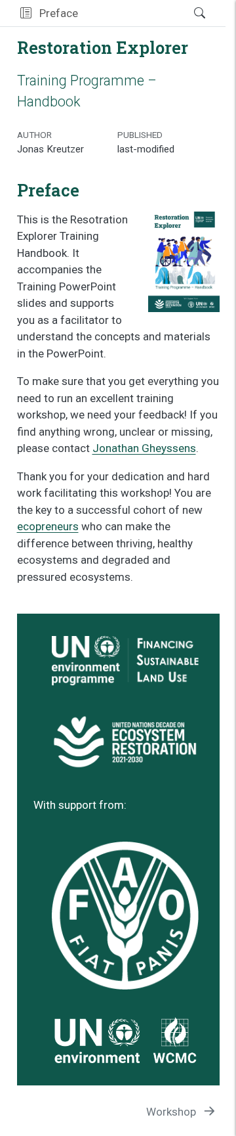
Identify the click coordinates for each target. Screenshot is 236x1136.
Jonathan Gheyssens (144, 448)
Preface (58, 13)
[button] (131, 13)
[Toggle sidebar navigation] (26, 13)
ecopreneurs (48, 526)
